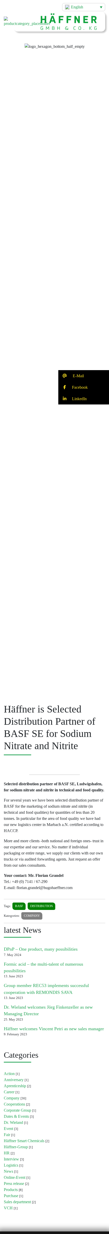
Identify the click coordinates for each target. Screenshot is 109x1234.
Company (32, 916)
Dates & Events (16, 1116)
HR (7, 1153)
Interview (11, 1159)
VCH (8, 1208)
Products (11, 1189)
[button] (54, 42)
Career (9, 1092)
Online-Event (14, 1177)
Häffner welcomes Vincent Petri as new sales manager (54, 1028)
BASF (19, 906)
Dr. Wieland (13, 1122)
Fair (7, 1135)
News (8, 1171)
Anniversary (14, 1080)
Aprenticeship (15, 1086)
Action (9, 1073)
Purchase (11, 1196)
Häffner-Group (16, 1147)
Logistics (11, 1165)
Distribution (41, 906)
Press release (14, 1183)
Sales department (17, 1202)
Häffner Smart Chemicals (24, 1141)
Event (8, 1128)
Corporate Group (17, 1110)
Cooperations (14, 1104)
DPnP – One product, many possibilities (41, 949)
